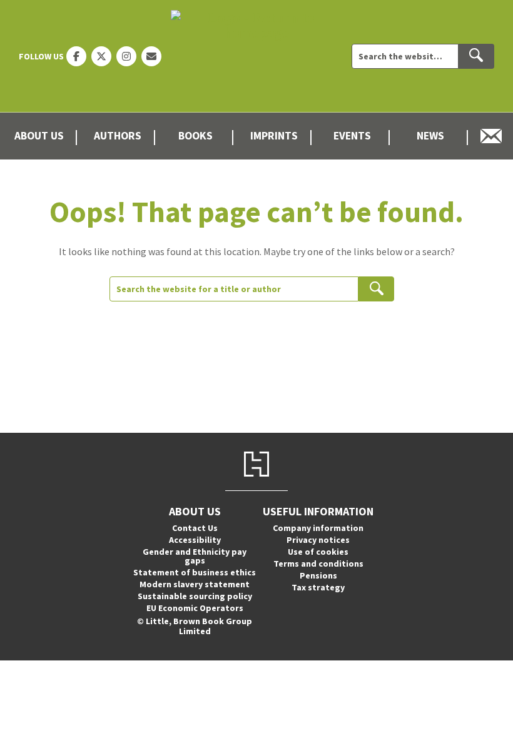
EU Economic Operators (194, 608)
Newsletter (491, 136)
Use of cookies (318, 551)
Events (352, 136)
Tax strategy (318, 587)
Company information (318, 527)
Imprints (274, 136)
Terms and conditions (318, 563)
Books (195, 136)
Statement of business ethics (194, 572)
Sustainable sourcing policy (195, 596)
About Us (39, 136)
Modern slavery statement (195, 584)
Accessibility (195, 539)
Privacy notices (318, 539)
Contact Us (195, 527)
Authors (117, 136)
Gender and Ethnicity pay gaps (194, 556)
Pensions (318, 575)
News (430, 136)
